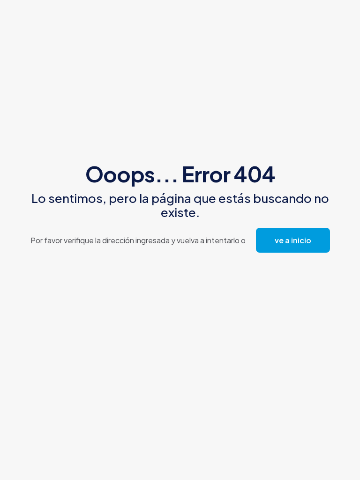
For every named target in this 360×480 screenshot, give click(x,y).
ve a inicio (293, 240)
